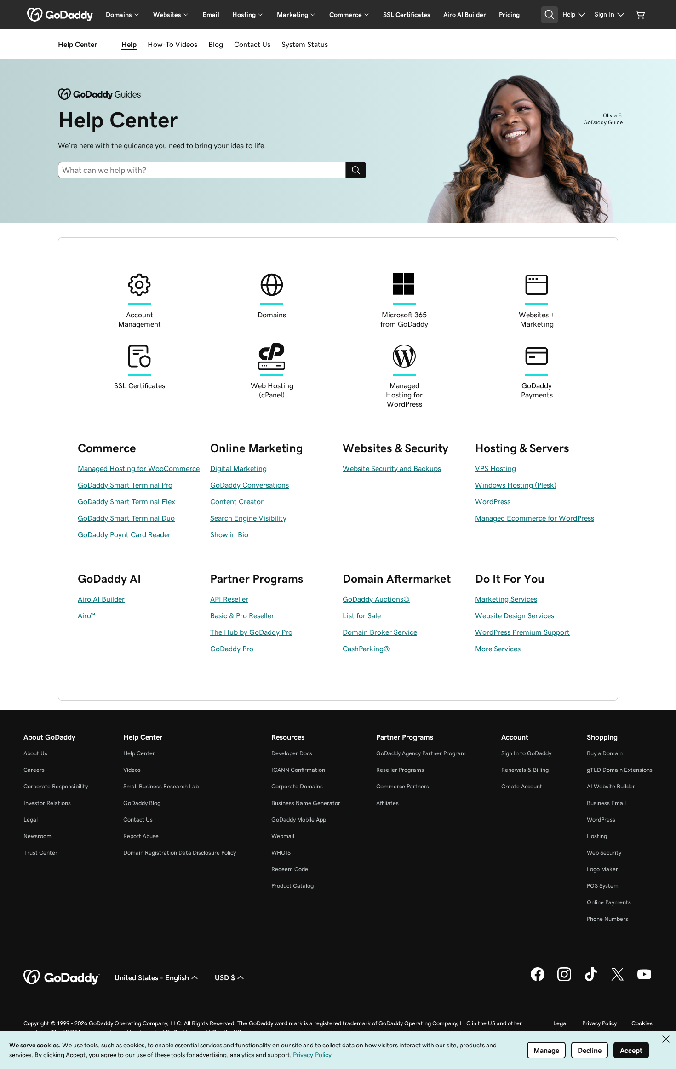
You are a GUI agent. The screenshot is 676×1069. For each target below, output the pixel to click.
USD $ (225, 977)
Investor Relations (47, 803)
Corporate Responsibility (55, 786)
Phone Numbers (607, 919)
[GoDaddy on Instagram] (564, 979)
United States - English (152, 977)
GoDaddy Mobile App (298, 819)
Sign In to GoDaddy (526, 753)
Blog (215, 44)
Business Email (606, 803)
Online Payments (609, 902)
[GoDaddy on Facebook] (537, 979)
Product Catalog (292, 886)
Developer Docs (291, 753)
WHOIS (281, 853)
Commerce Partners (402, 786)
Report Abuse (141, 836)
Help (129, 44)
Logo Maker (602, 869)
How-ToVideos (172, 44)
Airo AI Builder (464, 14)
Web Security (604, 853)
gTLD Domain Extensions (620, 770)
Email (210, 14)
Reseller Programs (400, 770)
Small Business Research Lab (161, 786)
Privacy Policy (599, 1023)
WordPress (601, 819)
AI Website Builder (611, 786)
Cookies (642, 1023)
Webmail (282, 836)
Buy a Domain (605, 753)
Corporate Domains (297, 786)
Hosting (597, 836)
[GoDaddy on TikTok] (591, 979)
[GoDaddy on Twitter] (617, 979)
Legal (30, 819)
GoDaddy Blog (141, 803)
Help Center (139, 753)
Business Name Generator (305, 803)
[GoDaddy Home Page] (61, 977)
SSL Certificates (406, 14)
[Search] (356, 170)
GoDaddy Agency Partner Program (421, 753)
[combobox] (205, 170)
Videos (132, 770)
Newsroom (37, 836)
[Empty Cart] (640, 14)
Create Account (521, 786)
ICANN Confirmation (298, 770)
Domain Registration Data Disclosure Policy (179, 853)
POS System (603, 886)
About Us (35, 753)
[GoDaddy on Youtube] (644, 979)
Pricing (509, 14)
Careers (34, 770)
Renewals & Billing (525, 770)
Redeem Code (289, 869)
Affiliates (387, 803)
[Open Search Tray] (549, 14)
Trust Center (40, 853)
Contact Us (252, 44)
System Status (304, 44)
